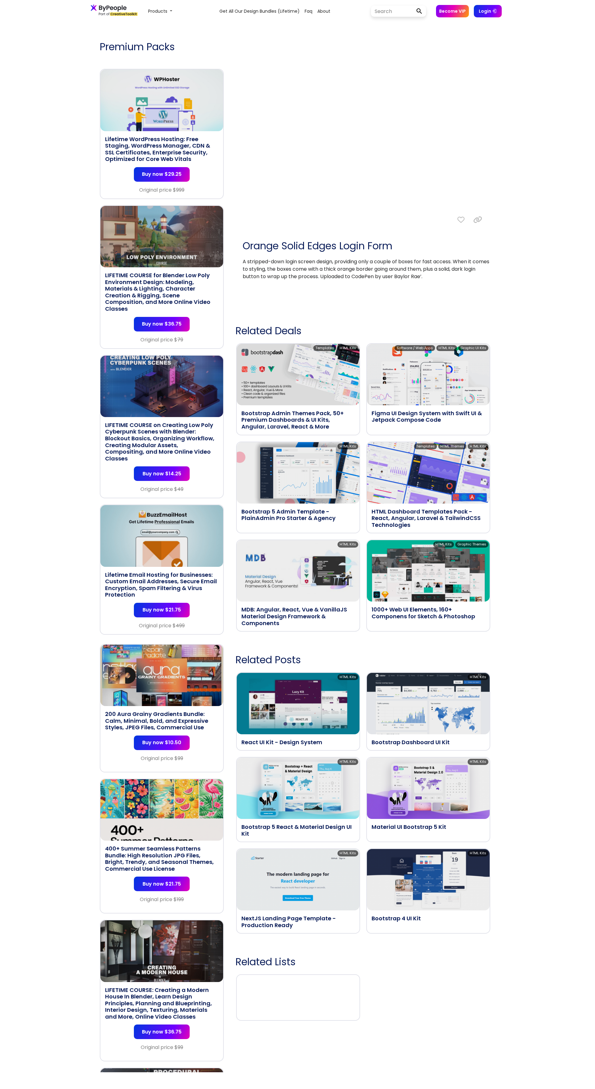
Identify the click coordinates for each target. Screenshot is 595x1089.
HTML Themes (452, 446)
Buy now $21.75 (162, 609)
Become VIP (452, 11)
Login (485, 11)
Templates (324, 347)
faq (308, 11)
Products (158, 11)
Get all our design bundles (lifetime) (259, 11)
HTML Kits (348, 347)
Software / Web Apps (415, 347)
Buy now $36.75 (162, 323)
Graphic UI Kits (473, 347)
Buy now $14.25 (162, 473)
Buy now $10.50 (161, 742)
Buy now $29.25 (162, 174)
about (323, 11)
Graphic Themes (471, 544)
